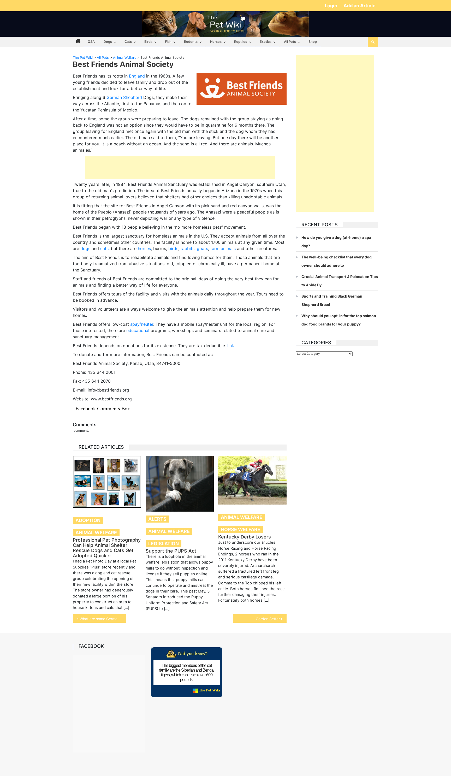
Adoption (87, 520)
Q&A (91, 42)
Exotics (265, 42)
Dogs (108, 42)
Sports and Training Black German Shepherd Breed (331, 300)
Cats (128, 42)
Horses (216, 42)
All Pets (290, 42)
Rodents (191, 42)
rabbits (187, 248)
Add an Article (359, 5)
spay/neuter (141, 324)
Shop (312, 42)
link (230, 345)
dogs (85, 248)
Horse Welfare (240, 529)
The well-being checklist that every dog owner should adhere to (336, 261)
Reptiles (240, 42)
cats (104, 248)
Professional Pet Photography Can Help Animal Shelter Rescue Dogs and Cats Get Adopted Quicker (107, 547)
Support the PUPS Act (171, 551)
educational (137, 330)
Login (331, 5)
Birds (148, 42)
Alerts (157, 519)
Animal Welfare (96, 532)
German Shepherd (124, 97)
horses (144, 248)
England (137, 76)
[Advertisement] (180, 167)
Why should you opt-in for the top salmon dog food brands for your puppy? (338, 319)
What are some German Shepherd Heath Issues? (103, 619)
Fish (168, 42)
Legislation (163, 543)
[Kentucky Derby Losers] (252, 480)
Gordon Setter (268, 619)
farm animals (223, 248)
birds (173, 248)
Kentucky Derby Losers (244, 537)
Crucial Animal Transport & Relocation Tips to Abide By (339, 280)
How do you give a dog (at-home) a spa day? (336, 241)
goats (202, 248)
